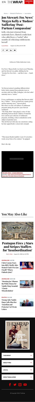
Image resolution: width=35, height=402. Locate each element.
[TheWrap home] (15, 2)
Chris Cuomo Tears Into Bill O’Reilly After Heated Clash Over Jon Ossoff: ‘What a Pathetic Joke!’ (10, 267)
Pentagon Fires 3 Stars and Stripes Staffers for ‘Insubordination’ (17, 246)
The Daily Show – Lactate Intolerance (12, 173)
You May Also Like (14, 214)
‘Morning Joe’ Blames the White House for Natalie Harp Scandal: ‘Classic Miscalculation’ (10, 286)
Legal (5, 370)
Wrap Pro (7, 363)
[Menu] (4, 2)
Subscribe (29, 2)
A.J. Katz (10, 254)
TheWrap (7, 355)
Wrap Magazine (9, 377)
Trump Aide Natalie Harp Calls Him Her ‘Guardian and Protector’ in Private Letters (9, 304)
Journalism (27, 13)
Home (6, 13)
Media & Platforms (16, 13)
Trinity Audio (19, 62)
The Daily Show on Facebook (16, 176)
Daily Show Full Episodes (14, 174)
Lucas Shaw (5, 45)
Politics (4, 297)
